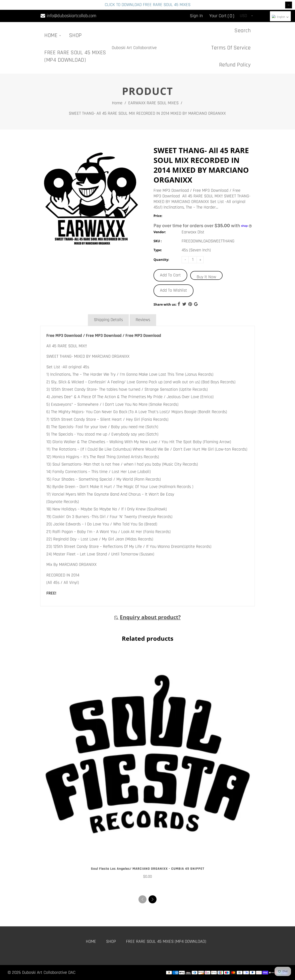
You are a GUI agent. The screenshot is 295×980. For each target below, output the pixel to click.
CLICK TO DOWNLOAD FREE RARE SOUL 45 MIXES (147, 5)
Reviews (143, 320)
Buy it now (206, 277)
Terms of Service (231, 47)
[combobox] (246, 16)
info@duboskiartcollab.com (71, 16)
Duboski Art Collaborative (134, 48)
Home (117, 103)
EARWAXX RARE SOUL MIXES (153, 103)
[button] (153, 899)
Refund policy (235, 64)
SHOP (75, 35)
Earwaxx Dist (193, 232)
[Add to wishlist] (147, 856)
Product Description (63, 320)
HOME (51, 35)
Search (242, 30)
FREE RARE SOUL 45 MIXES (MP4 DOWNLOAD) (75, 56)
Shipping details (108, 320)
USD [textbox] (243, 16)
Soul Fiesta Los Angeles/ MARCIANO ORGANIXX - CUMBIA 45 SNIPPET (147, 868)
